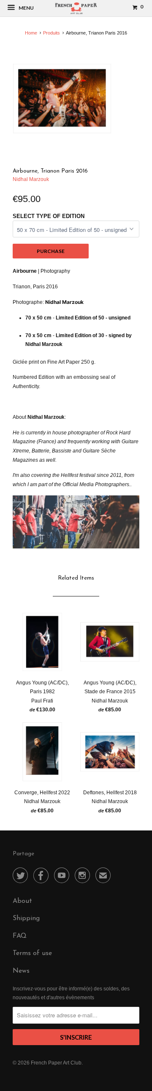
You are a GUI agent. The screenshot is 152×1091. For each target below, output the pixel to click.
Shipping (26, 918)
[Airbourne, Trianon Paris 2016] (62, 98)
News (21, 971)
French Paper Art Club (56, 1063)
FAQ (20, 936)
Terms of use (32, 953)
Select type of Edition (48, 216)
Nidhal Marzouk (31, 179)
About (22, 901)
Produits (51, 32)
